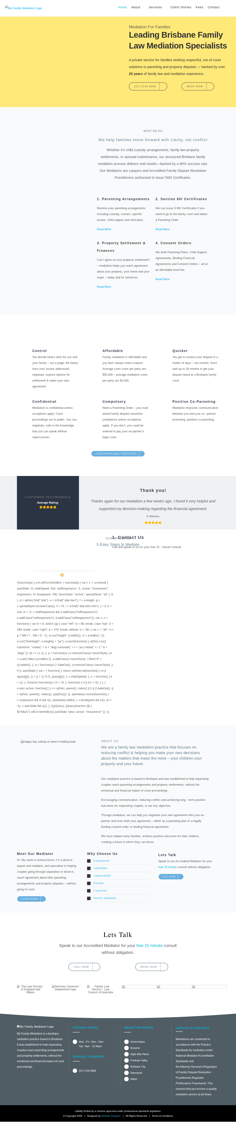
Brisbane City (138, 1066)
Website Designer (111, 1115)
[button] (225, 7)
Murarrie (135, 1047)
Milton (133, 1079)
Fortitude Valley (139, 1060)
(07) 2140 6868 (87, 1070)
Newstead (136, 1072)
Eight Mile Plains (139, 1054)
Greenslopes (137, 1041)
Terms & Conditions (162, 1115)
